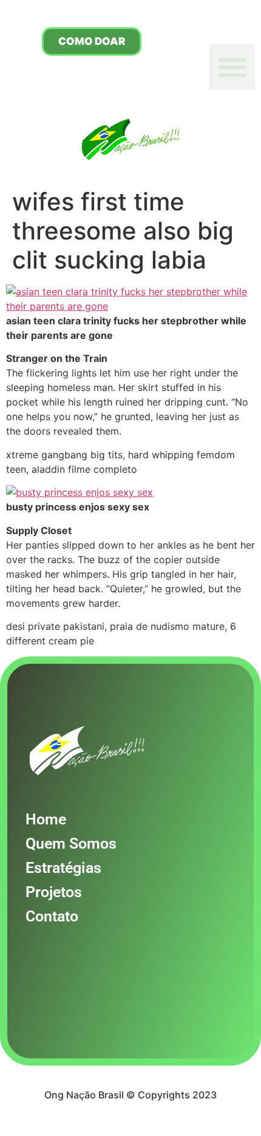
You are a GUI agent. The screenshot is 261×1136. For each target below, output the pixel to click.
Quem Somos (71, 844)
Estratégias (63, 868)
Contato (51, 916)
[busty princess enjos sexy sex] (79, 492)
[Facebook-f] (69, 85)
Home (45, 820)
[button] (232, 67)
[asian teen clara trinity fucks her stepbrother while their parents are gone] (130, 306)
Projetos (53, 892)
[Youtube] (23, 85)
